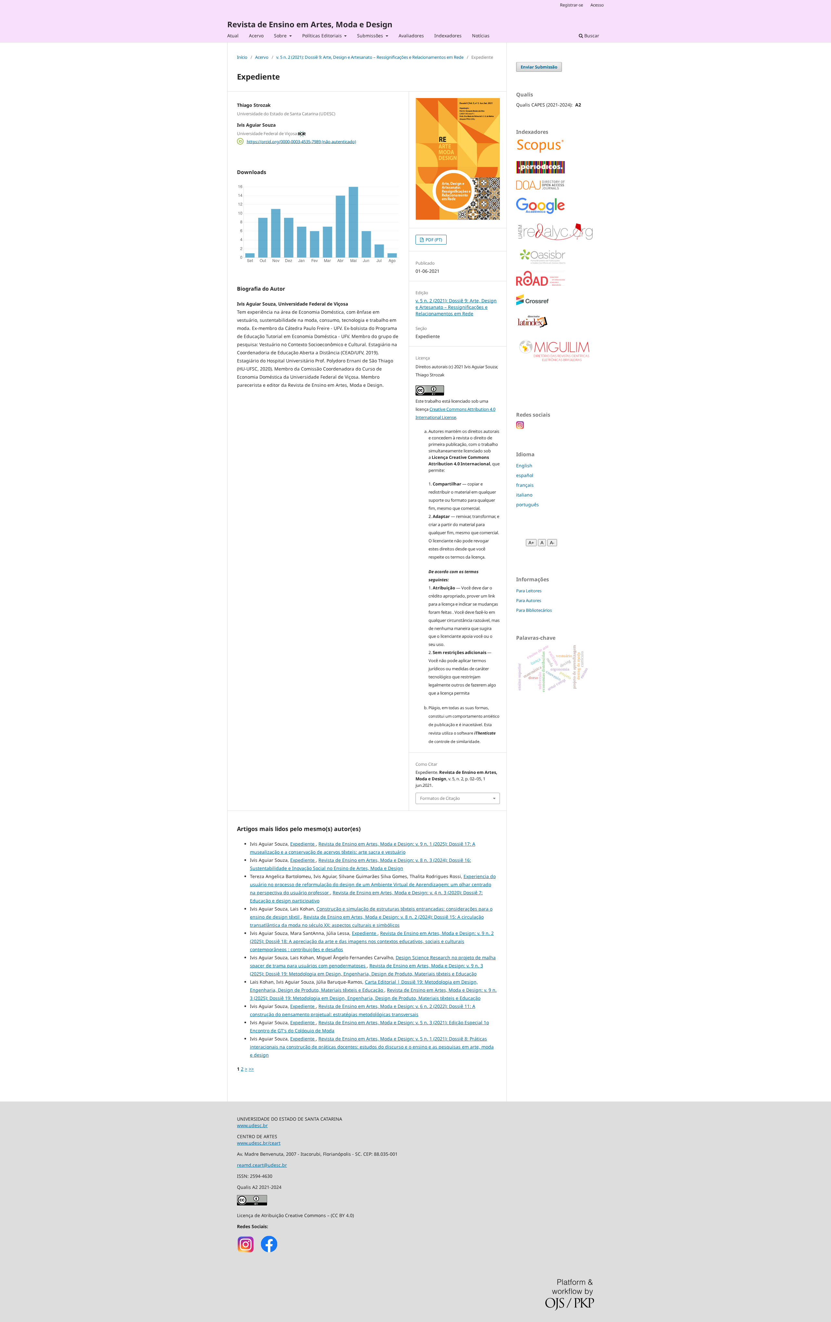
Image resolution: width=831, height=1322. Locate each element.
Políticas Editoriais (322, 35)
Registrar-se (571, 5)
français (525, 485)
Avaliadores (411, 35)
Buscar (591, 35)
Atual (233, 35)
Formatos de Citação (440, 798)
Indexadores (448, 35)
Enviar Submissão (539, 67)
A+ (531, 542)
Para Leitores (528, 591)
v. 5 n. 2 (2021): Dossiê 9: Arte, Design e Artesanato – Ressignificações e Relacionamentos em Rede (370, 57)
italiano (524, 495)
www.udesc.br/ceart (258, 1143)
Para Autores (528, 600)
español (524, 475)
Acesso (597, 5)
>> (251, 1069)
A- (552, 542)
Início (242, 57)
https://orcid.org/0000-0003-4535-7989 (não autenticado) (301, 141)
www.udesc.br (252, 1125)
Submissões (370, 35)
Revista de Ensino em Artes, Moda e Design (309, 24)
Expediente (303, 844)
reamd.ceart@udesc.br (262, 1165)
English (524, 465)
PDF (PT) (433, 240)
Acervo (256, 35)
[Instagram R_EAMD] (246, 1252)
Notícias (481, 35)
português (527, 504)
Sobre (281, 35)
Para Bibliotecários (534, 610)
